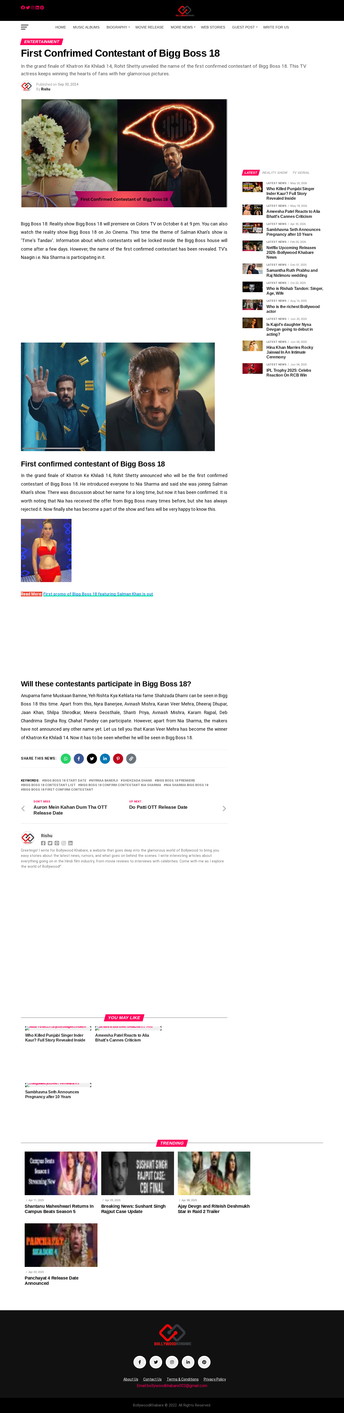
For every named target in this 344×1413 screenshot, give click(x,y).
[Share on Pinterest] (118, 759)
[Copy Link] (131, 759)
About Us (130, 1379)
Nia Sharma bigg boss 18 (187, 785)
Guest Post (243, 27)
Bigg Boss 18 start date (65, 780)
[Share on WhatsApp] (66, 759)
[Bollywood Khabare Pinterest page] (204, 1362)
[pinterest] (42, 7)
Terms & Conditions (183, 1379)
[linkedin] (37, 7)
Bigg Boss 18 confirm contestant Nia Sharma (120, 785)
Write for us (276, 27)
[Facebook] (23, 7)
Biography (117, 27)
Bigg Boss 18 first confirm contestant (58, 789)
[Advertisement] (124, 302)
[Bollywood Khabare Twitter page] (156, 1362)
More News (182, 27)
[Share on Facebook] (79, 759)
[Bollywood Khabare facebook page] (139, 1362)
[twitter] (28, 7)
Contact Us (152, 1379)
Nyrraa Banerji (104, 780)
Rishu (45, 89)
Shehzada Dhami (137, 780)
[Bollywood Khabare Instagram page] (172, 1362)
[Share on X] (92, 759)
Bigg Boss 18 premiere (176, 780)
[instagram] (33, 7)
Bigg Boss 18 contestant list (49, 785)
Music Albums (86, 27)
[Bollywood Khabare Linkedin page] (188, 1362)
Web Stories (213, 27)
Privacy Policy (215, 1379)
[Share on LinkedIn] (105, 759)
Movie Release (149, 27)
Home (60, 27)
